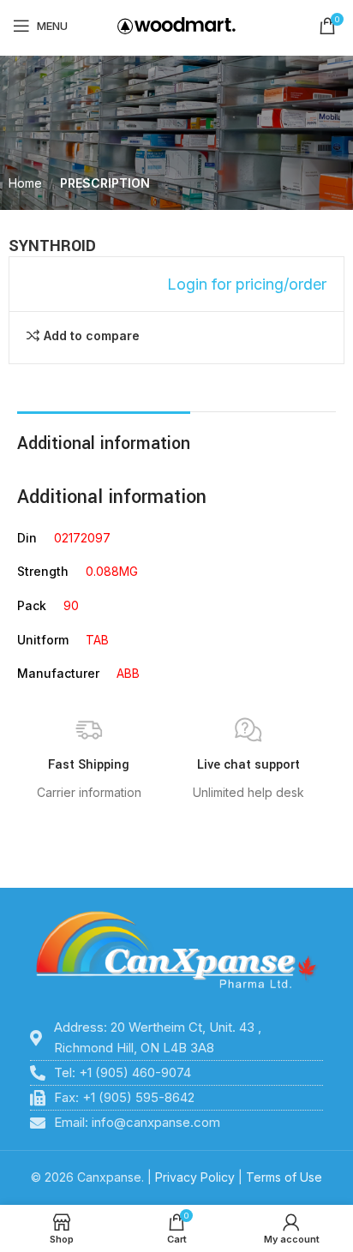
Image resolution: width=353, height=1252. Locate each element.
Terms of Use (284, 1177)
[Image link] (176, 950)
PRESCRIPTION (105, 183)
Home (25, 183)
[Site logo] (176, 24)
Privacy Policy (195, 1177)
